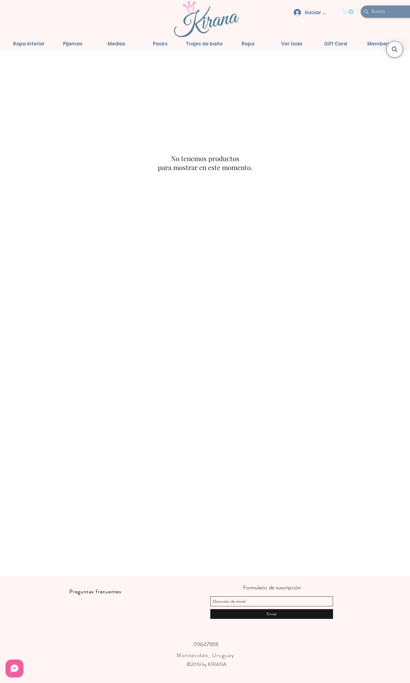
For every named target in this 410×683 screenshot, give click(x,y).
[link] (349, 11)
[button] (29, 43)
